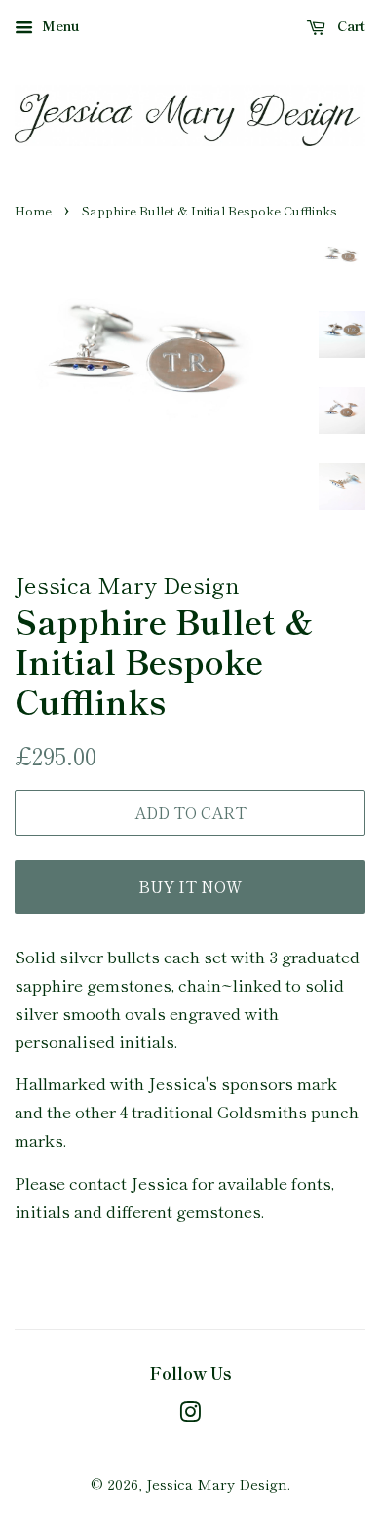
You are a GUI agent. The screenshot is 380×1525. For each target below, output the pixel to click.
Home (33, 210)
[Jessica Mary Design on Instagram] (190, 1414)
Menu (59, 25)
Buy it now (190, 886)
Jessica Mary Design (216, 1483)
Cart (349, 25)
